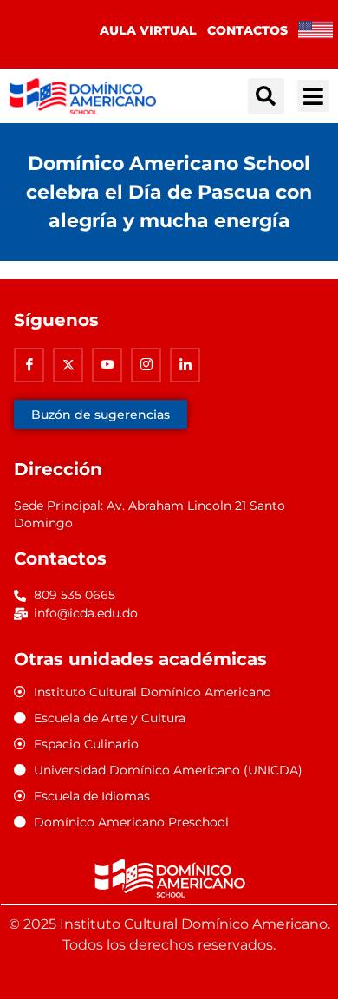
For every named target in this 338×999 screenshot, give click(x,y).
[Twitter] (68, 365)
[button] (266, 96)
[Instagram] (146, 365)
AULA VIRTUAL (148, 30)
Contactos (247, 30)
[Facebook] (29, 365)
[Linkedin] (185, 365)
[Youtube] (107, 365)
